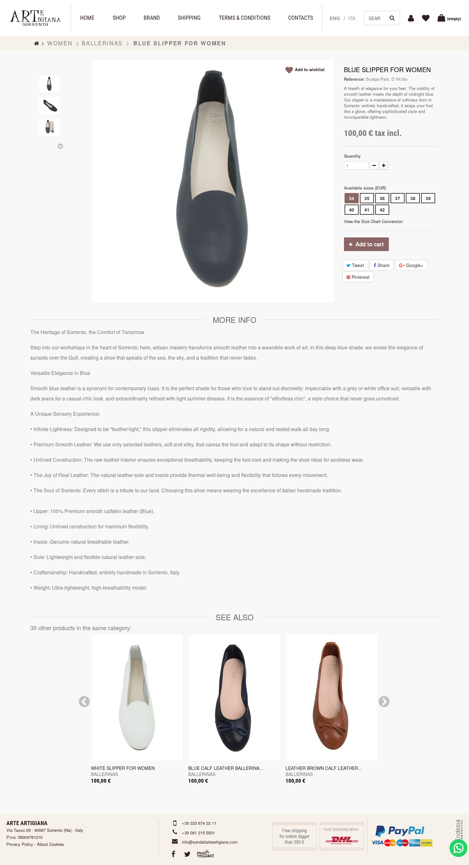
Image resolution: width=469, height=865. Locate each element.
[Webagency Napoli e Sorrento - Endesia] (458, 836)
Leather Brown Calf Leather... (324, 768)
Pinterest (359, 277)
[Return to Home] (37, 43)
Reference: (354, 79)
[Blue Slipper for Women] (49, 84)
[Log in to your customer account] (412, 18)
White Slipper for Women (123, 768)
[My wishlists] (427, 18)
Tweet (357, 265)
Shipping (189, 17)
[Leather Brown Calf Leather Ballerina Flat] (332, 698)
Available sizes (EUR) (365, 188)
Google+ (414, 265)
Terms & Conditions (244, 17)
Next (60, 146)
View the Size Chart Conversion (373, 221)
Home (87, 17)
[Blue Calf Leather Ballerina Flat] (234, 698)
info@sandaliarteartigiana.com (210, 842)
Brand (152, 17)
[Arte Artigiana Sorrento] (35, 18)
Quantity (352, 156)
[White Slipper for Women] (137, 698)
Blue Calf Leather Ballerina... (225, 768)
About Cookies (50, 844)
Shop (119, 17)
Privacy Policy (19, 844)
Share (383, 265)
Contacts (300, 17)
